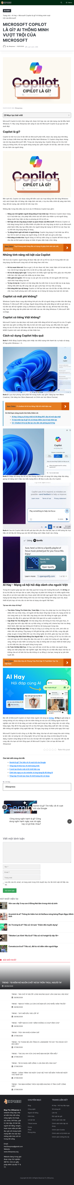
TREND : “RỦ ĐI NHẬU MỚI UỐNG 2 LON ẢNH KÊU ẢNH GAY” (34, 1063)
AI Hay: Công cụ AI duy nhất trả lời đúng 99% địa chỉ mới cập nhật (36, 417)
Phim (29, 1130)
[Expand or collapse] (69, 115)
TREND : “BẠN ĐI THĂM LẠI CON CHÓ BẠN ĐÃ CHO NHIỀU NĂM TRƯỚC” (39, 1004)
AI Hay (7, 11)
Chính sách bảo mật (58, 1120)
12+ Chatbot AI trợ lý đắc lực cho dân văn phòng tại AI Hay (33, 423)
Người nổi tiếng (33, 1113)
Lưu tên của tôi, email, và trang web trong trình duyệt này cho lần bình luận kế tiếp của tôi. (36, 883)
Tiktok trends (32, 1123)
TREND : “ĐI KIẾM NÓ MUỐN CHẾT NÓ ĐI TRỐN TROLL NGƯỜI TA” (32, 982)
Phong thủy (32, 1132)
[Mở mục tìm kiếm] (61, 2)
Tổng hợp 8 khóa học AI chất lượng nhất (24, 766)
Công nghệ (31, 1109)
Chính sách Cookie (58, 1130)
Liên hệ (54, 1113)
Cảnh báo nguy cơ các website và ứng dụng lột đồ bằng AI (31, 772)
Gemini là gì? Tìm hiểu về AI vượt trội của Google (27, 762)
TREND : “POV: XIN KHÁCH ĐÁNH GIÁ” (25, 1032)
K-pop (30, 1127)
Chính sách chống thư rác (60, 1137)
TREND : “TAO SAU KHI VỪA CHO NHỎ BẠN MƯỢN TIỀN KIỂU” (35, 1054)
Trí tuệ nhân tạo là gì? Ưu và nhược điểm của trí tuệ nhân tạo (34, 420)
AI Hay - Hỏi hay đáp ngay (60, 1105)
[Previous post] (4, 807)
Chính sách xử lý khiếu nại (61, 1133)
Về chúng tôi (56, 1109)
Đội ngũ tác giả (57, 1116)
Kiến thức (31, 1116)
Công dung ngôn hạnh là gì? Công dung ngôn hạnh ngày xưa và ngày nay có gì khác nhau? (25, 821)
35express (12, 46)
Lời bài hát (31, 1120)
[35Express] (6, 2)
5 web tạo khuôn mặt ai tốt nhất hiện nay (24, 769)
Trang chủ (6, 15)
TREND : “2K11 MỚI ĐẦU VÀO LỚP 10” (25, 1013)
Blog (29, 1105)
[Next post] (69, 821)
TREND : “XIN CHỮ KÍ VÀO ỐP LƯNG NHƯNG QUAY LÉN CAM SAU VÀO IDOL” (40, 994)
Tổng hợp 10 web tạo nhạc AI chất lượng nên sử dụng (29, 776)
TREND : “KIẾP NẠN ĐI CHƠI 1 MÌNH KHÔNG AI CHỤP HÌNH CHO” (36, 1023)
